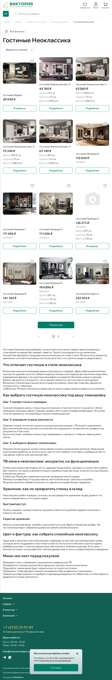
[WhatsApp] (10, 658)
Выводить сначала (16, 49)
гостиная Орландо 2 (51, 229)
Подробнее (56, 108)
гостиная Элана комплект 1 (91, 84)
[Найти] (15, 13)
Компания (9, 615)
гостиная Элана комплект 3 (18, 146)
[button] (85, 5)
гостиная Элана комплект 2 (55, 84)
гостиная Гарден (12, 95)
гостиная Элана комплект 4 (55, 146)
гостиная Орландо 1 (14, 229)
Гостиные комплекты (25, 576)
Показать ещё (56, 325)
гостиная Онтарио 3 (87, 293)
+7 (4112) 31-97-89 (18, 627)
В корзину (19, 108)
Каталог (7, 598)
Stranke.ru (18, 677)
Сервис (7, 604)
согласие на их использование (55, 660)
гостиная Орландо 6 (87, 153)
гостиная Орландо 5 (50, 283)
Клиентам (9, 609)
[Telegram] (4, 657)
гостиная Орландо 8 (14, 293)
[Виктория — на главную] (18, 5)
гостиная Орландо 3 (87, 218)
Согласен (56, 667)
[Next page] (72, 336)
